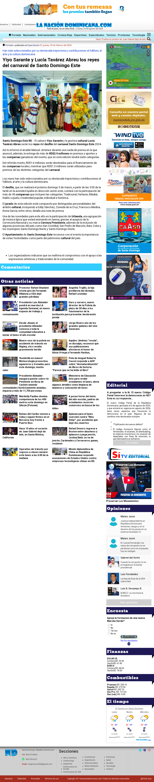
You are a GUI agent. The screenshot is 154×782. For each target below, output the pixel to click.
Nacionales (29, 35)
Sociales (109, 763)
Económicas (90, 757)
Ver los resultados (128, 640)
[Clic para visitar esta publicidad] (77, 9)
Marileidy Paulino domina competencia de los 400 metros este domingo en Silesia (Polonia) (33, 401)
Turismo (111, 35)
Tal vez (114, 631)
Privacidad (35, 779)
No (112, 628)
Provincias (124, 35)
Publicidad (16, 24)
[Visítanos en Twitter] (140, 750)
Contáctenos (30, 24)
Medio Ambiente (91, 766)
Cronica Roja (65, 35)
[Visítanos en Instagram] (149, 750)
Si (111, 625)
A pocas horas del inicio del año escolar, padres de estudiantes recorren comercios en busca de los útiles (75, 402)
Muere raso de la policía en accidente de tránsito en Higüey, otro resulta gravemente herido (34, 345)
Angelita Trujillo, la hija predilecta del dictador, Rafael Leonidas (82, 290)
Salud (108, 760)
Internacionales (46, 35)
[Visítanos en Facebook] (144, 750)
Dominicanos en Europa (70, 768)
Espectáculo (33, 45)
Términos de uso (52, 779)
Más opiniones (129, 602)
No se (113, 633)
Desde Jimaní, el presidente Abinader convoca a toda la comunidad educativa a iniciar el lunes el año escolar (24, 329)
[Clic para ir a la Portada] (74, 26)
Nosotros (8, 779)
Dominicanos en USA (72, 772)
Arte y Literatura (70, 758)
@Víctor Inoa (146, 779)
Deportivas (80, 35)
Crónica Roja (68, 761)
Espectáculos (96, 35)
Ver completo (132, 443)
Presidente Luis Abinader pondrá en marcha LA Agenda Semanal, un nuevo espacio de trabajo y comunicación (26, 308)
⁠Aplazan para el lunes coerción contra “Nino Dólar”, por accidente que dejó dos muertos (83, 418)
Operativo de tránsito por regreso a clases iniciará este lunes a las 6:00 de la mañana (33, 454)
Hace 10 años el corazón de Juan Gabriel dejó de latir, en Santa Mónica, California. (25, 433)
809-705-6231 (31, 759)
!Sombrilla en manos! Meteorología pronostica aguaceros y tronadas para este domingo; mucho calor (26, 364)
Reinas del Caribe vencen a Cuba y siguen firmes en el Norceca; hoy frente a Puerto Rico (34, 418)
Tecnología (138, 35)
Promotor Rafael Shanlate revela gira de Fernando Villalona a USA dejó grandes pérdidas (34, 292)
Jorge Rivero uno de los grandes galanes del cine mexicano (83, 326)
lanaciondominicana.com (91, 779)
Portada (16, 35)
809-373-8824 (31, 755)
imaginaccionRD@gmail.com (40, 764)
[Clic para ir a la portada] (11, 753)
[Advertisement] (128, 321)
